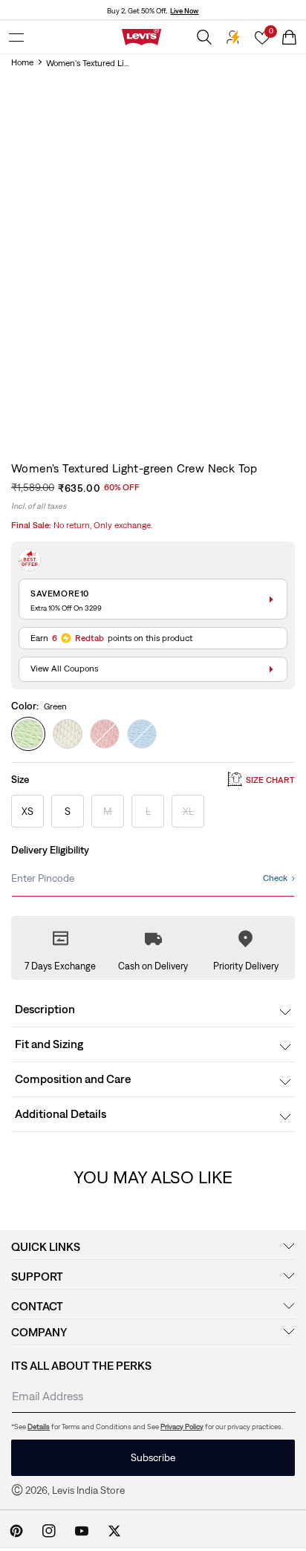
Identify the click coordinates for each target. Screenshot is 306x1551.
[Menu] (16, 37)
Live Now (184, 11)
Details (38, 1426)
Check (275, 878)
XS (27, 811)
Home (22, 62)
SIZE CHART (270, 780)
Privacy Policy (182, 1426)
